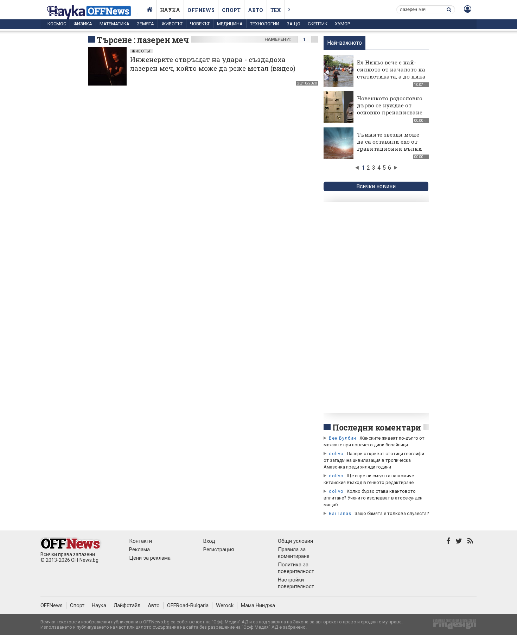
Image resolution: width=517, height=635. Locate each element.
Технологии (264, 23)
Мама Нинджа (258, 605)
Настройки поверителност (296, 583)
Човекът (200, 23)
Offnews (201, 10)
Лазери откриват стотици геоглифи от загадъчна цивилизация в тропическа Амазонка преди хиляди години (374, 460)
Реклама (139, 549)
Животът (172, 23)
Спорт (231, 10)
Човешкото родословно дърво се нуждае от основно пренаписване (389, 105)
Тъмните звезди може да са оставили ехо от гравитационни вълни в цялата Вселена (389, 145)
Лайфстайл (127, 605)
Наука (170, 10)
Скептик (317, 23)
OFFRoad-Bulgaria (188, 605)
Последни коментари (376, 427)
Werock (225, 605)
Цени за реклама (150, 558)
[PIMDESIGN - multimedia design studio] (452, 626)
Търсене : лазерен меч (143, 39)
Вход (209, 541)
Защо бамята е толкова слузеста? (392, 513)
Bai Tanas (340, 513)
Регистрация (218, 549)
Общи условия (295, 541)
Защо (293, 23)
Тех (275, 10)
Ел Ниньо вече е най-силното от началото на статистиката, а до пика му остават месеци (391, 73)
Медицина (230, 23)
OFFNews (51, 605)
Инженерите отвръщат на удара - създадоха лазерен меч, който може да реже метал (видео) (212, 64)
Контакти (140, 541)
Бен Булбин (342, 438)
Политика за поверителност (296, 567)
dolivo (336, 453)
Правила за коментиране (293, 552)
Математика (114, 23)
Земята (145, 23)
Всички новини (376, 186)
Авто (255, 10)
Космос (56, 23)
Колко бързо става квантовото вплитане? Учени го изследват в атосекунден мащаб (373, 498)
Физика (83, 23)
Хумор (342, 23)
